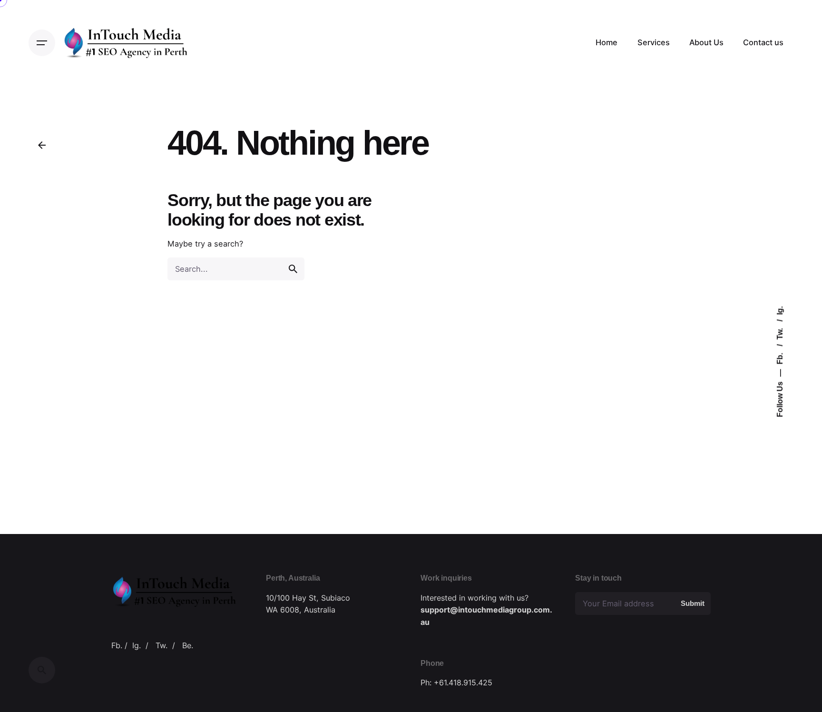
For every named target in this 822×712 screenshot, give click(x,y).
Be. (187, 645)
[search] (293, 268)
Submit (692, 603)
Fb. (780, 358)
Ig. (780, 311)
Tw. (780, 333)
